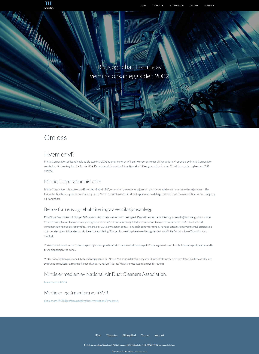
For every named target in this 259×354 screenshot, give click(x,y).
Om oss (194, 5)
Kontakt (209, 5)
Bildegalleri (177, 5)
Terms (144, 351)
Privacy (139, 351)
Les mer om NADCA (55, 282)
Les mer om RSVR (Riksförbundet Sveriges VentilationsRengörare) (81, 300)
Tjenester (157, 5)
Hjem (143, 5)
